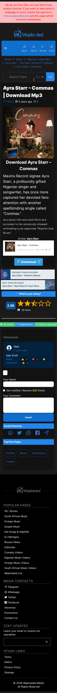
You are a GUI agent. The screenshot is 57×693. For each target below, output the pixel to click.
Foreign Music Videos (16, 562)
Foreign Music (12, 521)
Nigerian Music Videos (17, 557)
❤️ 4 (35, 359)
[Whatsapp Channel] (10, 433)
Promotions (11, 612)
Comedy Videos (13, 552)
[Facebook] (37, 433)
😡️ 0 (25, 363)
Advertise (10, 607)
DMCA (8, 662)
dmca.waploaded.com (16, 15)
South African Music (16, 516)
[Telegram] (46, 433)
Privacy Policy (12, 667)
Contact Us (10, 617)
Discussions (39, 453)
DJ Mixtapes (11, 536)
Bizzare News (12, 542)
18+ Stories (10, 511)
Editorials (9, 547)
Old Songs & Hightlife (16, 531)
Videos (10, 461)
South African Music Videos (20, 568)
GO (50, 76)
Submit (28, 417)
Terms (7, 656)
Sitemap (9, 672)
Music (10, 101)
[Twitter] (19, 433)
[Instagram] (28, 433)
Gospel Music (12, 526)
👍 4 (24, 359)
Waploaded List (13, 573)
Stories (10, 453)
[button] (6, 48)
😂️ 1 (45, 359)
